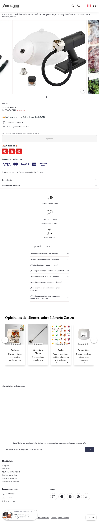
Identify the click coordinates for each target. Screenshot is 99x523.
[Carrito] (78, 6)
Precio (5, 103)
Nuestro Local (43, 518)
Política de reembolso (9, 478)
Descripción (7, 180)
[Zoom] (82, 90)
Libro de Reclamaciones (10, 481)
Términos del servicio (9, 475)
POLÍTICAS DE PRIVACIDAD (11, 472)
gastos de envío (10, 133)
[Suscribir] (89, 449)
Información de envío (11, 186)
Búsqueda (5, 466)
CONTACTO (6, 469)
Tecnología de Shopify (60, 518)
